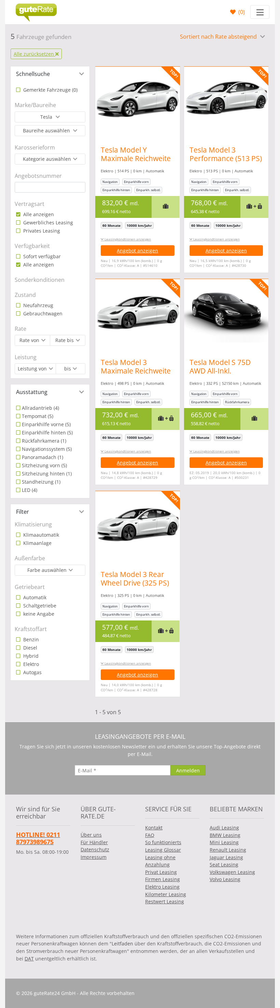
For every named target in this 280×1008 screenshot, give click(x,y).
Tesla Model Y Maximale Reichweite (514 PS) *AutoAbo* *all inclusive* (136, 162)
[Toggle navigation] (259, 12)
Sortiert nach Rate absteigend (219, 36)
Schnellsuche (33, 74)
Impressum (94, 857)
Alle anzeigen (38, 214)
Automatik (34, 597)
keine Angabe (38, 614)
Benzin (30, 639)
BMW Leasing (225, 835)
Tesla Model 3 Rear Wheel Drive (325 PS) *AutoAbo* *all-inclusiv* (135, 587)
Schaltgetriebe (39, 605)
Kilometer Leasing (165, 894)
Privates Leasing (41, 230)
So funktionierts (163, 842)
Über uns (91, 835)
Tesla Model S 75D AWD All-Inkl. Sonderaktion (220, 370)
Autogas (32, 672)
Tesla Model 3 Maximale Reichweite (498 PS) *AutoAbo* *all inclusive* (136, 375)
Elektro (30, 664)
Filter (22, 511)
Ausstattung (31, 392)
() (241, 12)
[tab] (50, 73)
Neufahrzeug (37, 305)
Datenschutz (95, 849)
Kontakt (154, 827)
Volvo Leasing (225, 879)
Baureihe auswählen (47, 130)
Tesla (47, 117)
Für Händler (94, 842)
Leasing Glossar (163, 850)
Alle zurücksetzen (34, 54)
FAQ (149, 835)
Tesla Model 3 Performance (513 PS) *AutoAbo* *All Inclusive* (226, 162)
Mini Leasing (224, 842)
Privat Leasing (161, 872)
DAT (29, 958)
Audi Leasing (224, 827)
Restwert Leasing (164, 901)
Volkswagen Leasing (232, 872)
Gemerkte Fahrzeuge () (50, 90)
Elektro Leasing (162, 886)
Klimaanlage (37, 543)
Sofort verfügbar (41, 256)
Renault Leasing (228, 850)
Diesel (29, 647)
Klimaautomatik (40, 535)
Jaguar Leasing (226, 857)
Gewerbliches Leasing (47, 222)
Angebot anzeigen (137, 250)
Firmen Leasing (162, 879)
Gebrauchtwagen (42, 313)
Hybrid (30, 656)
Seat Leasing (224, 864)
